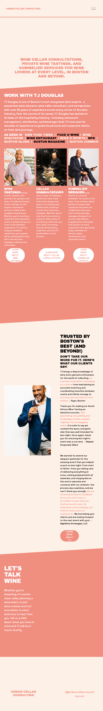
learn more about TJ (69, 536)
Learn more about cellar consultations (51, 255)
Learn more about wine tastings (15, 255)
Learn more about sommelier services (84, 255)
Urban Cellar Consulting (23, 9)
